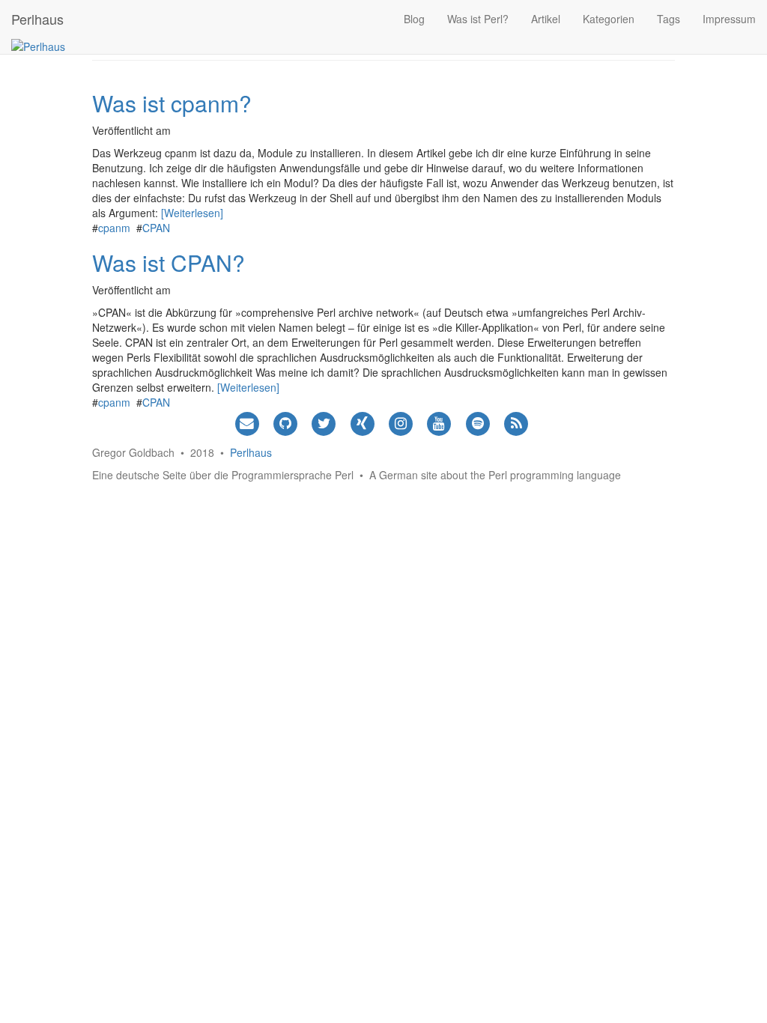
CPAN (156, 227)
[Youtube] (439, 421)
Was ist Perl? (478, 18)
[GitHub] (286, 421)
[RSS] (516, 421)
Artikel (545, 18)
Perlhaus (37, 18)
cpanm (114, 227)
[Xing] (362, 421)
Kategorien (608, 18)
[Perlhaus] (38, 44)
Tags (668, 18)
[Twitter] (324, 421)
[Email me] (247, 421)
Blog (414, 18)
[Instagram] (400, 421)
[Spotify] (477, 421)
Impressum (729, 18)
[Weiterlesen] (192, 212)
